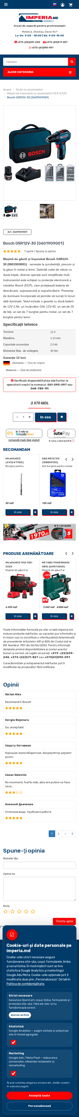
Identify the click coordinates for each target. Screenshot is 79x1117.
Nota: (6, 906)
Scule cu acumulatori (29, 89)
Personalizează (39, 1105)
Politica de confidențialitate (25, 984)
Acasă (7, 89)
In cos (45, 417)
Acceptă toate (39, 1095)
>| (72, 833)
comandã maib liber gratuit (24, 440)
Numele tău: (11, 858)
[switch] (13, 1042)
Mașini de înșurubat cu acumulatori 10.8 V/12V (37, 93)
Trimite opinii (64, 921)
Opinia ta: (9, 873)
